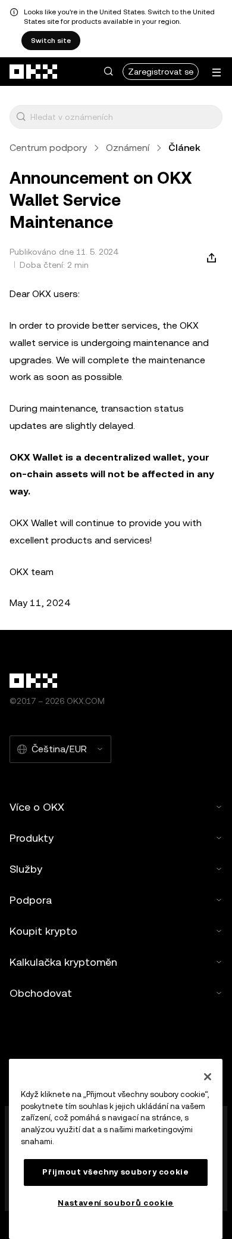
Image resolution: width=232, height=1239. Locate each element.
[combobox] (123, 117)
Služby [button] (26, 869)
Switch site (51, 40)
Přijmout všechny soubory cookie (115, 1171)
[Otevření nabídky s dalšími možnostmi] (216, 72)
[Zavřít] (208, 1077)
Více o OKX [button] (37, 807)
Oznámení (127, 147)
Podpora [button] (31, 900)
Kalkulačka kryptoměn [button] (63, 962)
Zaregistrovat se (160, 71)
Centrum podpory (48, 147)
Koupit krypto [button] (43, 931)
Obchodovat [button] (41, 993)
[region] (115, 1149)
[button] (108, 71)
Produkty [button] (32, 838)
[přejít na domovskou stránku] (34, 71)
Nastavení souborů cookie (116, 1202)
